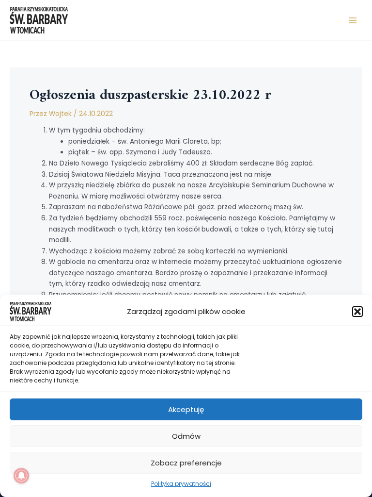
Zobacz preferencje (186, 463)
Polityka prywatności (181, 484)
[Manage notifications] (21, 475)
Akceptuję (186, 409)
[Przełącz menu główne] (353, 20)
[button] (357, 311)
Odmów (186, 436)
